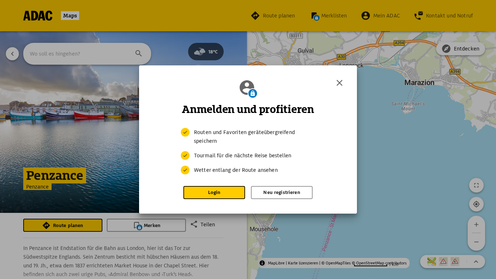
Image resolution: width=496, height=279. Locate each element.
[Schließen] (339, 83)
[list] (248, 151)
